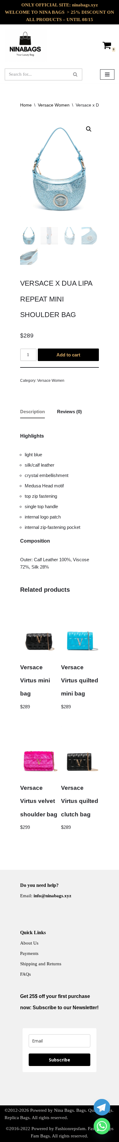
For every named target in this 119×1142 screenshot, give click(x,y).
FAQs (25, 974)
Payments (29, 953)
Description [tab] (32, 411)
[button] (88, 129)
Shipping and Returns (40, 963)
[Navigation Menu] (107, 74)
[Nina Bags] (26, 45)
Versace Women (54, 105)
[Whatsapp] (102, 1126)
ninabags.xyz (85, 4)
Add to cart (68, 354)
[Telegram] (102, 1107)
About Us (29, 943)
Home (26, 105)
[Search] (75, 74)
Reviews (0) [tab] (69, 411)
